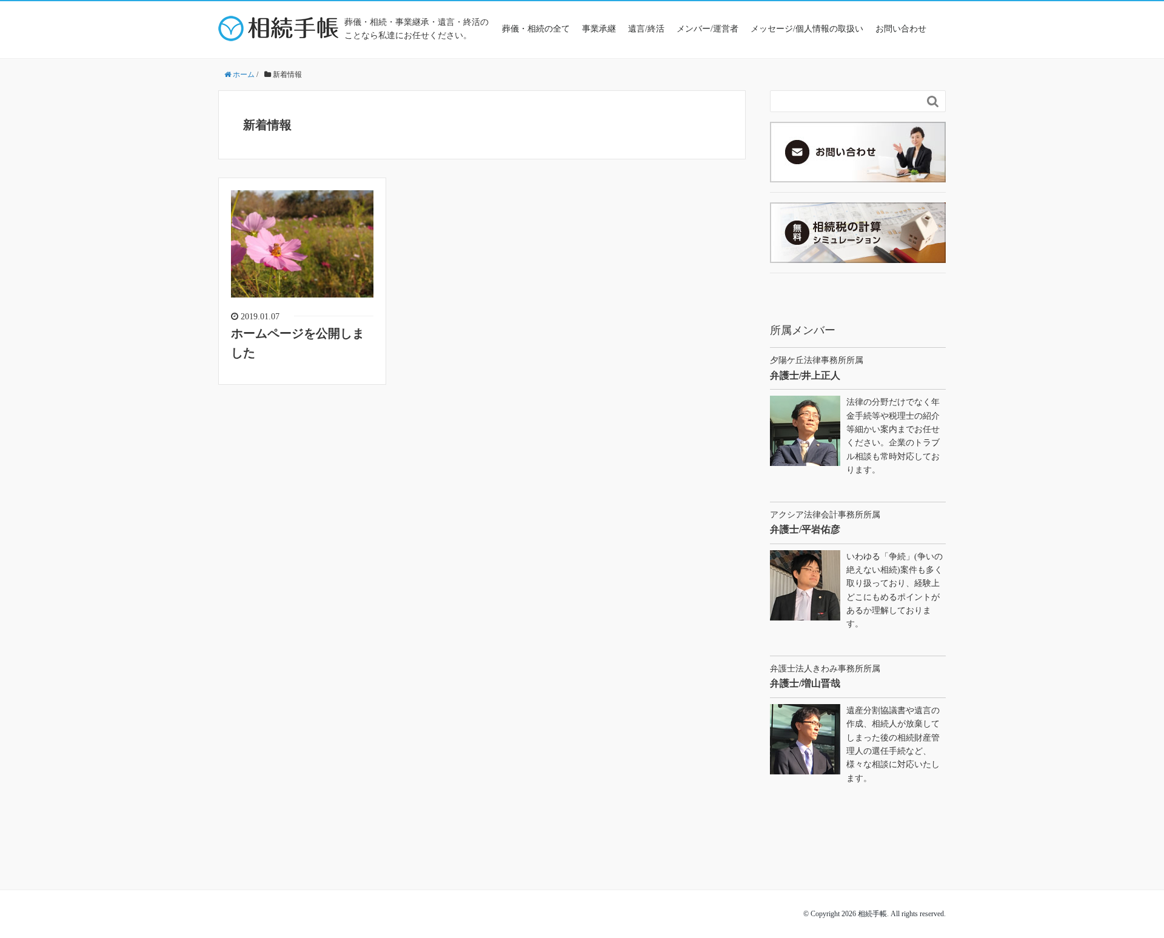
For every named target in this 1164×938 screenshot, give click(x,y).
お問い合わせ (900, 28)
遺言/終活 (646, 28)
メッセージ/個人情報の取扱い (807, 28)
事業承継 (599, 28)
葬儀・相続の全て (536, 28)
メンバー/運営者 (707, 28)
